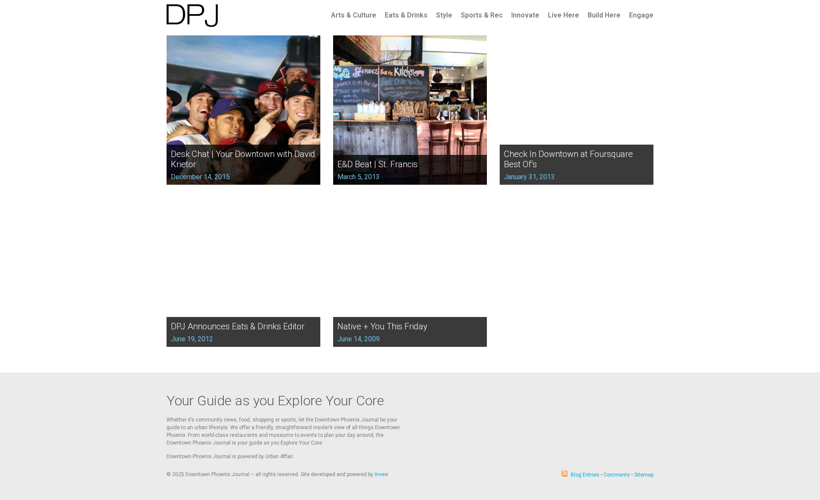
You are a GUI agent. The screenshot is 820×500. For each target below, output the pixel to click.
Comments (616, 475)
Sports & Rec (482, 15)
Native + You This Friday (382, 326)
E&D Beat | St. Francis (377, 164)
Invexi (381, 474)
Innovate (525, 15)
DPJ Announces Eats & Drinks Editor (238, 326)
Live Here (563, 15)
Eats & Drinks (406, 15)
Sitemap (643, 475)
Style (444, 15)
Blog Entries (585, 475)
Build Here (604, 15)
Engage (641, 15)
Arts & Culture (353, 15)
